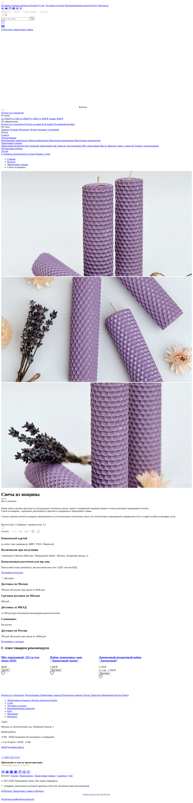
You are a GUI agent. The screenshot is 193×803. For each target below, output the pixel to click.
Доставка (9, 578)
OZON (17, 12)
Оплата (5, 531)
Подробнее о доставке (12, 641)
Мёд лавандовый (91, 146)
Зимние (5, 129)
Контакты (103, 5)
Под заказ (55, 670)
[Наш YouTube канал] (6, 9)
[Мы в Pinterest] (10, 9)
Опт (70, 775)
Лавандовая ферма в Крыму (15, 765)
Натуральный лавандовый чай (41, 146)
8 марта (5, 135)
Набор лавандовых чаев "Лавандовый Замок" (66, 659)
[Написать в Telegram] (17, 9)
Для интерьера (8, 137)
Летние (33, 129)
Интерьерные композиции (15, 140)
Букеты (14, 775)
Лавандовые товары (11, 143)
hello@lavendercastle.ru (12, 747)
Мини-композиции (39, 140)
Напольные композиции (62, 140)
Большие (42, 129)
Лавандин (96, 695)
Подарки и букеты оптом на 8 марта (19, 5)
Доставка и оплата (54, 5)
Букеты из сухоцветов (12, 113)
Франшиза (12, 714)
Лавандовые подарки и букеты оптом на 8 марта (32, 700)
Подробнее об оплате (12, 572)
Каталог (11, 162)
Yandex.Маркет (29, 12)
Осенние (14, 129)
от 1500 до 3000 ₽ (21, 118)
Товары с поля (42, 154)
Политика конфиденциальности (17, 799)
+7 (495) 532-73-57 (10, 757)
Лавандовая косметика (13, 146)
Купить (5, 670)
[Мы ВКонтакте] (3, 9)
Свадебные (53, 129)
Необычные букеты (111, 695)
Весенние (24, 129)
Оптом (4, 151)
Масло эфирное (108, 146)
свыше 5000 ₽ (56, 118)
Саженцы (62, 775)
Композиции (26, 775)
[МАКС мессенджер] (28, 773)
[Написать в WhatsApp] (14, 9)
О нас (42, 5)
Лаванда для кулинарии (69, 146)
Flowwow (44, 12)
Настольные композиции (88, 140)
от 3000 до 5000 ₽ (39, 118)
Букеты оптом (27, 154)
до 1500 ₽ (6, 118)
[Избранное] (3, 23)
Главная (11, 159)
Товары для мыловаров (147, 146)
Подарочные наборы (11, 148)
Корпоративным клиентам (78, 5)
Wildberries (6, 12)
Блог (95, 5)
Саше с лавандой (126, 146)
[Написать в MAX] (20, 9)
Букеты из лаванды (34, 124)
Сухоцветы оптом (10, 154)
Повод (125, 695)
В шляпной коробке (64, 124)
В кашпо (49, 124)
